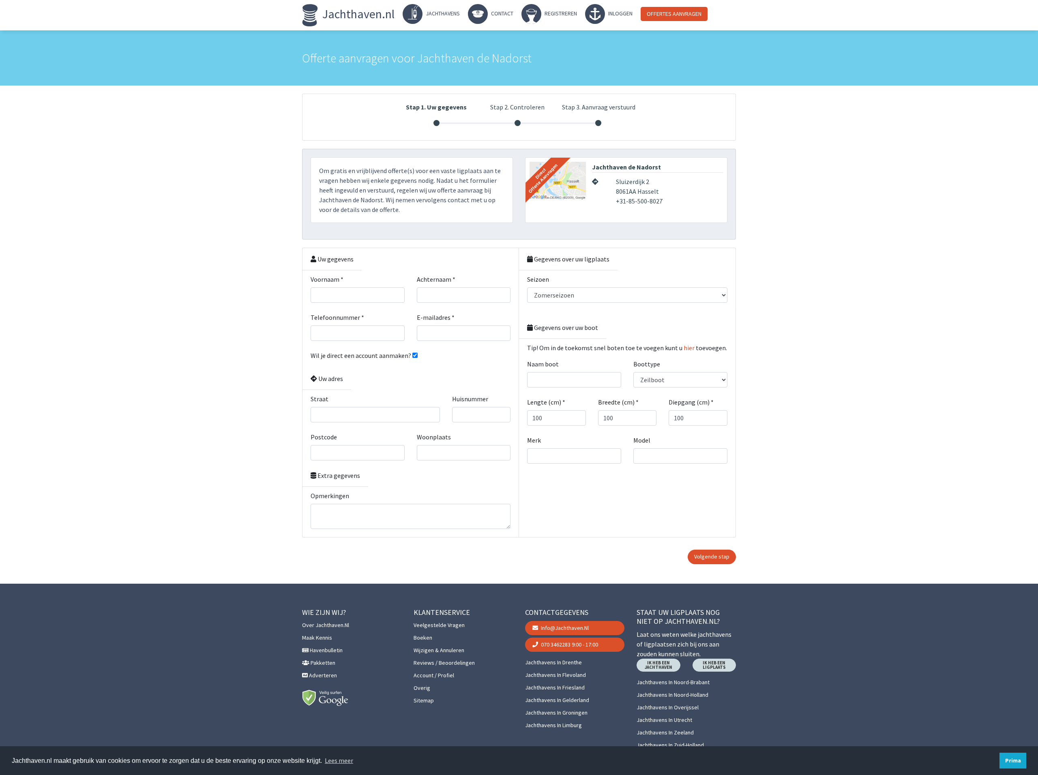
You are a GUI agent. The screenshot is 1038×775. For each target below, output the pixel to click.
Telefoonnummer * (337, 317)
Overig (422, 688)
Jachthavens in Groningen (556, 712)
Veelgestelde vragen (439, 625)
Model (641, 440)
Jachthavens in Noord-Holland (672, 694)
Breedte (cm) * (618, 402)
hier (689, 348)
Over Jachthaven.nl (325, 625)
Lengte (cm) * (546, 402)
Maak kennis (317, 637)
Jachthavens (442, 13)
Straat (319, 399)
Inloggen (620, 13)
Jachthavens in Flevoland (555, 675)
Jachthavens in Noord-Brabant (673, 682)
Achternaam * (436, 279)
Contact (501, 13)
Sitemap (424, 700)
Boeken (423, 637)
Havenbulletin (326, 650)
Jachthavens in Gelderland (557, 700)
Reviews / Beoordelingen (444, 662)
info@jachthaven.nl (564, 628)
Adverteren (322, 675)
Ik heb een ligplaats (714, 665)
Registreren (560, 13)
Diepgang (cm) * (691, 402)
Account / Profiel (434, 675)
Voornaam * (327, 279)
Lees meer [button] (339, 760)
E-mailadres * (436, 317)
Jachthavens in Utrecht (664, 720)
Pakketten (322, 662)
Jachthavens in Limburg (553, 725)
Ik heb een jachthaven (658, 665)
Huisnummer (470, 399)
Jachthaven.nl (357, 13)
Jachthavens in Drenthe (553, 662)
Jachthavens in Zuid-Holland (670, 745)
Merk (534, 440)
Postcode (324, 437)
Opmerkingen (330, 496)
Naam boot (543, 364)
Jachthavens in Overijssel (668, 707)
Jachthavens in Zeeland (665, 732)
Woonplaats (434, 437)
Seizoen (538, 279)
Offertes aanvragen (674, 13)
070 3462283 (569, 644)
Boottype (646, 364)
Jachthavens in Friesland (555, 687)
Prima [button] (1013, 760)
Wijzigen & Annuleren (439, 650)
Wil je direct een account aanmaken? (361, 355)
